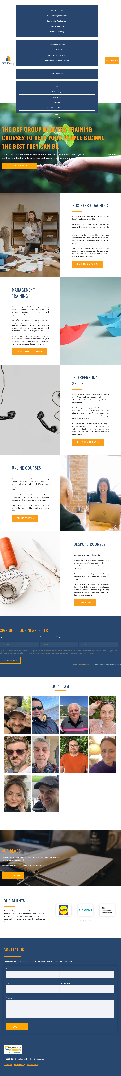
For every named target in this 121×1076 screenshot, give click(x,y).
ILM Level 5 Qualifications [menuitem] (57, 21)
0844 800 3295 (112, 60)
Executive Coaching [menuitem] (57, 26)
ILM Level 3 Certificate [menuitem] (57, 50)
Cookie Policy (33, 1065)
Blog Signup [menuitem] (56, 97)
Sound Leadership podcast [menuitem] (57, 108)
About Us (8, 1065)
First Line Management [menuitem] (57, 55)
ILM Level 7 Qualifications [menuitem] (57, 16)
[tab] (80, 920)
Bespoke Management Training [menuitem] (57, 61)
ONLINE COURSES (25, 518)
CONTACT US (84, 603)
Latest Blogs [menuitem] (57, 92)
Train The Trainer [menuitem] (56, 67)
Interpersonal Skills (88, 442)
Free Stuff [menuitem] (57, 80)
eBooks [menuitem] (57, 102)
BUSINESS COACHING (87, 264)
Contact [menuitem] (57, 117)
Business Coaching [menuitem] (57, 4)
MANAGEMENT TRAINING (29, 352)
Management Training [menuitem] (57, 38)
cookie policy (89, 664)
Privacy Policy (19, 1065)
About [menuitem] (57, 114)
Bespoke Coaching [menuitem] (57, 32)
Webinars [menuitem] (56, 86)
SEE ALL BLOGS (13, 875)
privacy (81, 664)
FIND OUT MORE (19, 166)
